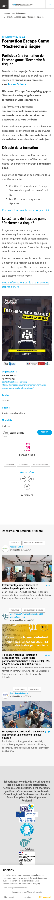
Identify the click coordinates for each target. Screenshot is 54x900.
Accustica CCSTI (16, 547)
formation (10, 464)
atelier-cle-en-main (40, 464)
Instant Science (17, 84)
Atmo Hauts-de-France (19, 693)
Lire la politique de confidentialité (15, 887)
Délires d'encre (17, 433)
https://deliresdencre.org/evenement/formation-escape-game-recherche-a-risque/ (24, 386)
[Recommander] (31, 479)
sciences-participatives (33, 543)
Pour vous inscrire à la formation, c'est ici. (25, 210)
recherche (15, 543)
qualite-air (34, 689)
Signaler (28, 495)
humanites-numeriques (33, 610)
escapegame (23, 464)
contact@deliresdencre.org (14, 381)
